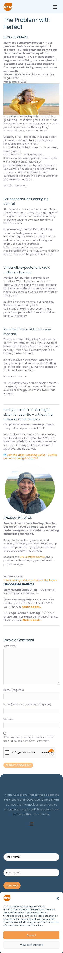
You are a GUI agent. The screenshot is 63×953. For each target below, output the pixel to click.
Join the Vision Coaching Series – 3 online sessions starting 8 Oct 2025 (31, 456)
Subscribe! (12, 885)
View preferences (31, 945)
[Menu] (55, 7)
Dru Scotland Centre (32, 557)
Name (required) (14, 690)
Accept (31, 935)
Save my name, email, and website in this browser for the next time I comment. (29, 738)
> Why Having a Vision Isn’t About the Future (30, 580)
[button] (57, 898)
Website (8, 719)
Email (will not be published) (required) (27, 704)
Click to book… (31, 606)
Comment (10, 645)
